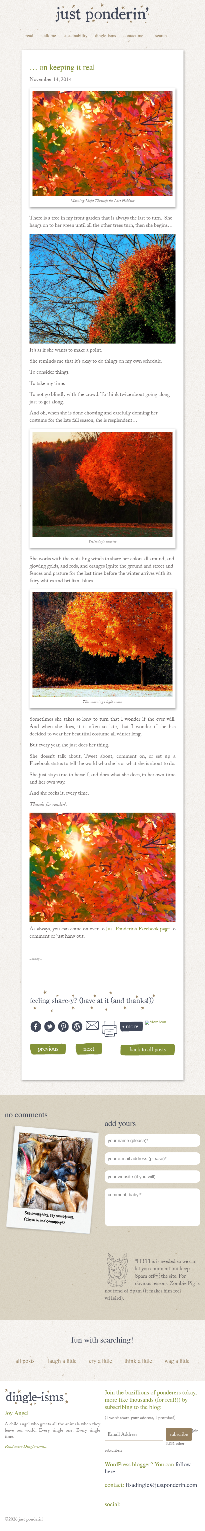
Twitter (159, 1505)
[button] (102, 143)
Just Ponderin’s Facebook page (138, 929)
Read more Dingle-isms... (26, 1447)
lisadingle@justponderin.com (161, 1485)
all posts (25, 1360)
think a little (138, 1360)
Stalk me (48, 35)
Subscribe (179, 1435)
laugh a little (62, 1360)
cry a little (100, 1360)
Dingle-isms (105, 35)
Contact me (133, 35)
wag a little (177, 1360)
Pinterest (144, 1505)
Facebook (129, 1505)
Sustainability (76, 35)
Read (29, 35)
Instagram (173, 1505)
